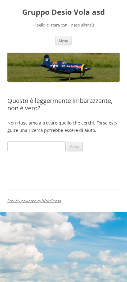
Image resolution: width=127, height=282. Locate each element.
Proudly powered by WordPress (34, 200)
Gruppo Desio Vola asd (63, 12)
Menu (63, 40)
